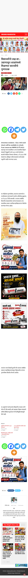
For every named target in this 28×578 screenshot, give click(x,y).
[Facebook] (11, 130)
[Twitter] (23, 130)
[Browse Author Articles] (14, 500)
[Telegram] (17, 130)
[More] (14, 136)
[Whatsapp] (5, 130)
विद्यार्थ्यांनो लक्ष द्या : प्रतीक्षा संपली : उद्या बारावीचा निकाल (7, 433)
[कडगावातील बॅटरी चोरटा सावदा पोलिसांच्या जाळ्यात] (20, 547)
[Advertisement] (14, 16)
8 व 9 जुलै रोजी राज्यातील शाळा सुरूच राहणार (20, 426)
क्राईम (16, 528)
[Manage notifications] (24, 575)
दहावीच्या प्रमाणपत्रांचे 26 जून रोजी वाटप (6, 426)
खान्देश (4, 528)
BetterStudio (17, 573)
